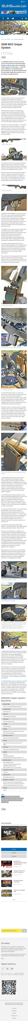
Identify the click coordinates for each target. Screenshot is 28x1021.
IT (23, 1)
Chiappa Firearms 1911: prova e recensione (19, 871)
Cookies (14, 1018)
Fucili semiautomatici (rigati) (15, 800)
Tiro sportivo (5, 802)
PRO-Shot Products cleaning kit (18, 881)
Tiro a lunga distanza (7, 798)
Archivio (14, 856)
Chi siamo (14, 1008)
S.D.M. (3, 796)
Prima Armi (20, 798)
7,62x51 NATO (16, 796)
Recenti (17, 849)
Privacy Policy (14, 1015)
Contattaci (14, 1010)
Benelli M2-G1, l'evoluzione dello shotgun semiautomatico (20, 863)
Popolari (14, 852)
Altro (14, 899)
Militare (15, 798)
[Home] (14, 6)
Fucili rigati (10, 53)
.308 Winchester (9, 796)
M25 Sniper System (20, 179)
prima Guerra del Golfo (11, 67)
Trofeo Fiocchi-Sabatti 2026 (19, 891)
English (3, 57)
